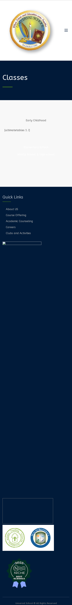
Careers (11, 227)
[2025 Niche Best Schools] (36, 572)
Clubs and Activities (18, 233)
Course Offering (16, 215)
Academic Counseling (19, 221)
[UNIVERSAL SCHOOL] (31, 30)
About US (12, 209)
